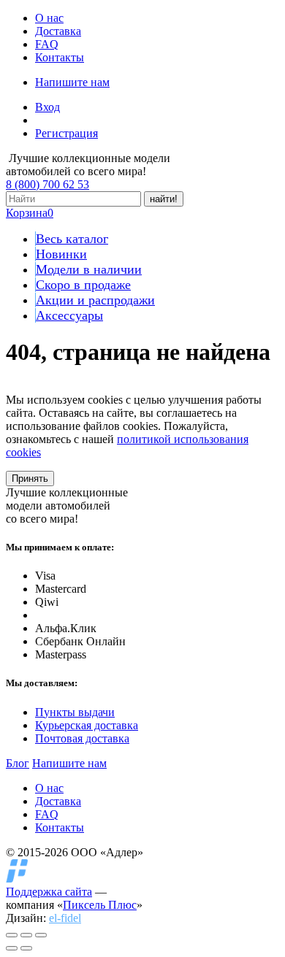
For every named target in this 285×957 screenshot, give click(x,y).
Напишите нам (72, 82)
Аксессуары (69, 315)
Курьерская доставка (86, 725)
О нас (49, 18)
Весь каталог (72, 238)
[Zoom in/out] (41, 935)
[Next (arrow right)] (26, 948)
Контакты (59, 57)
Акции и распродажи (95, 300)
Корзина (29, 213)
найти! (164, 198)
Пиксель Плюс (100, 905)
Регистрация (66, 133)
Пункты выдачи (75, 712)
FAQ (46, 44)
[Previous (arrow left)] (12, 948)
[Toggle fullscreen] (26, 935)
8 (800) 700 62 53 (47, 184)
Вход (47, 107)
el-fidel (65, 918)
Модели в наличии (89, 269)
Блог (17, 763)
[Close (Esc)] (12, 935)
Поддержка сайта (49, 891)
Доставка (58, 31)
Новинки (61, 254)
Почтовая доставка (82, 738)
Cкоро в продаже (83, 284)
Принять (30, 478)
